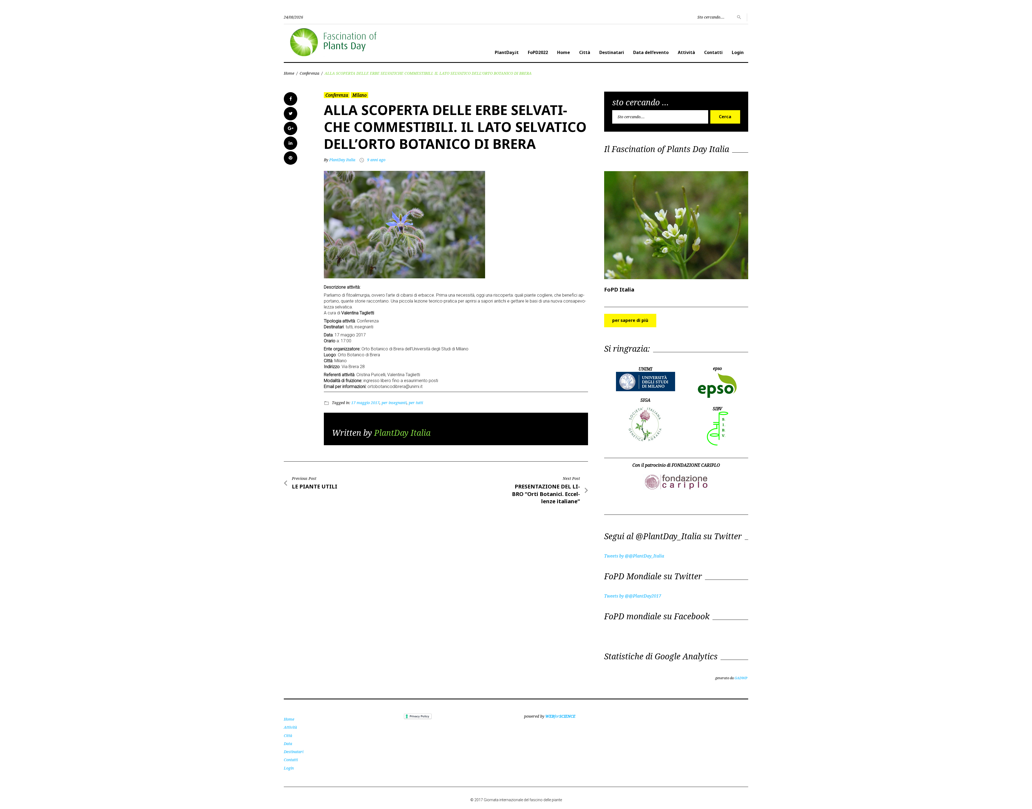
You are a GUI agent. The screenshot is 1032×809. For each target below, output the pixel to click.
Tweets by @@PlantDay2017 (632, 596)
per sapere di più (630, 320)
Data (288, 743)
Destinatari (611, 52)
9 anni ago (376, 159)
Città (584, 52)
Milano (359, 95)
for (560, 716)
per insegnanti (394, 402)
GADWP (740, 677)
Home (563, 52)
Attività (686, 52)
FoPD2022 (538, 52)
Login (738, 52)
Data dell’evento (651, 52)
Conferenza (309, 73)
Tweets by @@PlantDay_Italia (634, 556)
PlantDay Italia (342, 159)
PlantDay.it (507, 52)
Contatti (713, 52)
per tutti (416, 402)
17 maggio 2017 (365, 402)
